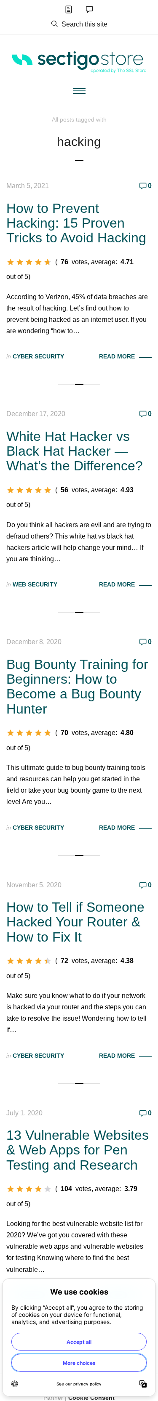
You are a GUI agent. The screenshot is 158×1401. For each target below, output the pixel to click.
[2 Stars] (20, 262)
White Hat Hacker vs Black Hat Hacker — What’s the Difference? (74, 451)
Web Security (35, 584)
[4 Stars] (38, 262)
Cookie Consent (91, 1397)
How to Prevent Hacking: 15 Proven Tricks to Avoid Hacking (76, 223)
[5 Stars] (47, 262)
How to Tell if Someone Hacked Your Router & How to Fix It (75, 922)
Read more (117, 356)
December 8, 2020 (34, 641)
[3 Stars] (29, 262)
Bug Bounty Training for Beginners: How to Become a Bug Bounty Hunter (77, 686)
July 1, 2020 (24, 1113)
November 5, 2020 (34, 885)
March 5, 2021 (27, 185)
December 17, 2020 (35, 413)
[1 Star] (10, 262)
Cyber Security (38, 356)
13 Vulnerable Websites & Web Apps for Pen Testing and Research (77, 1150)
